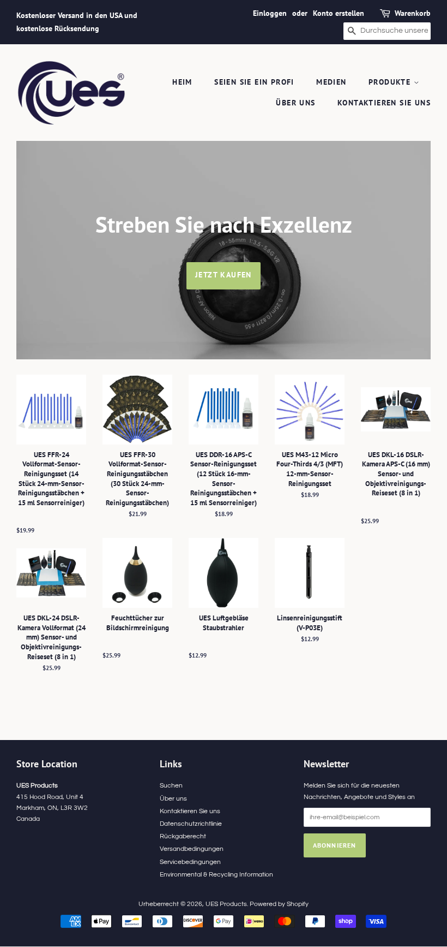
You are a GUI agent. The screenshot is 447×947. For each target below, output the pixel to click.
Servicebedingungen (190, 862)
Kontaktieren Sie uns (384, 103)
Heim (182, 82)
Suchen (171, 785)
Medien (331, 82)
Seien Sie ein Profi (254, 82)
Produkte (391, 82)
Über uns (295, 103)
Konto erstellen (338, 13)
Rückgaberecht (183, 836)
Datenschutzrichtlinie (191, 823)
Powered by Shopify (279, 904)
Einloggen (270, 13)
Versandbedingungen (192, 848)
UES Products (226, 904)
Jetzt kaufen (223, 275)
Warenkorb (413, 13)
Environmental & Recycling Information (216, 874)
